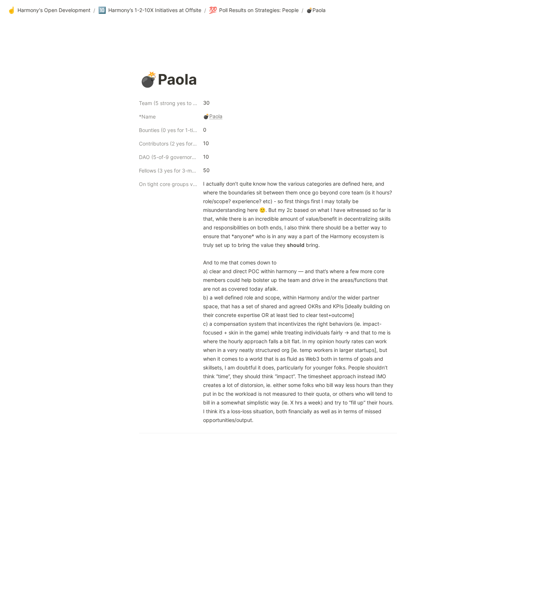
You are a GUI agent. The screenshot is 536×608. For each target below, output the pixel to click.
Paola (215, 116)
